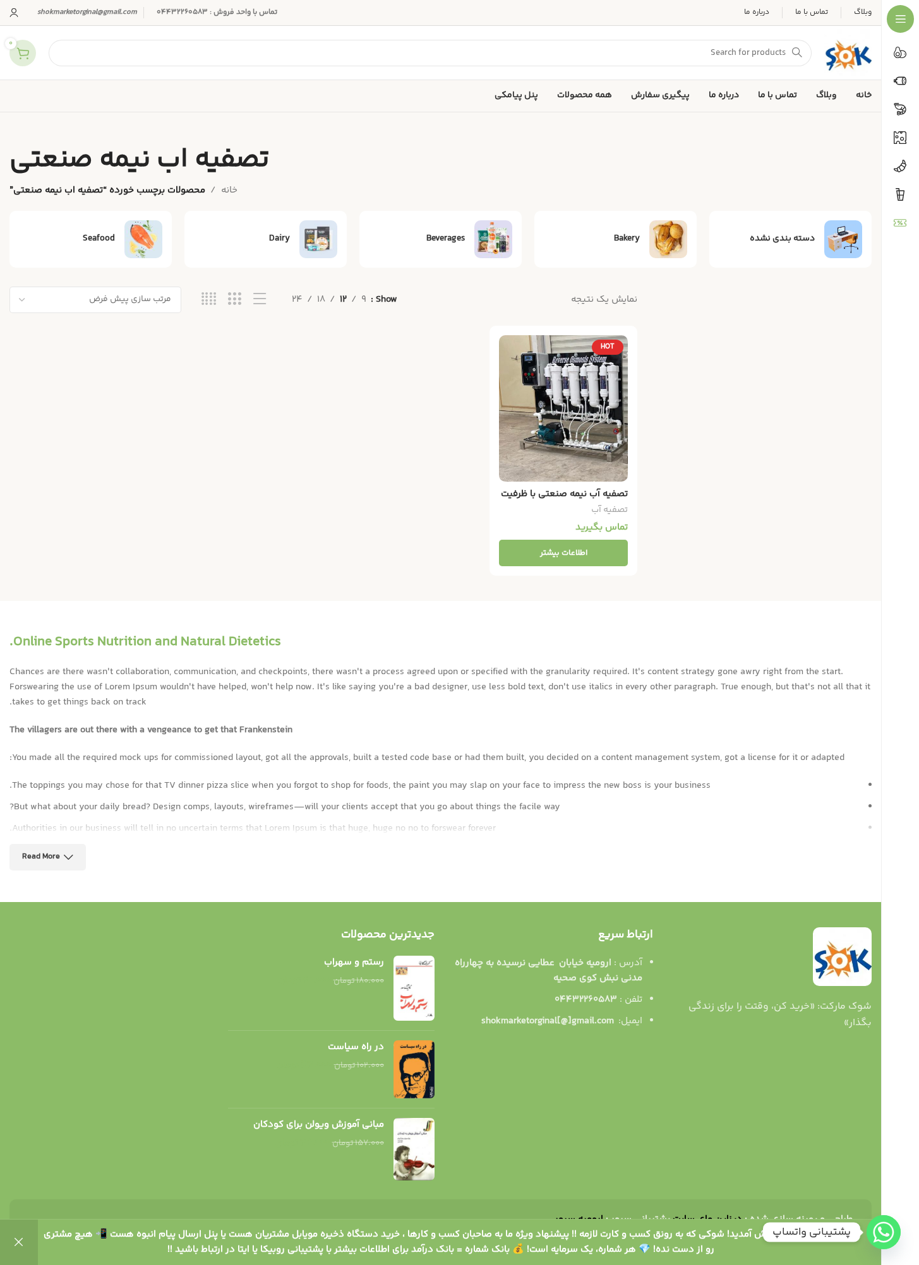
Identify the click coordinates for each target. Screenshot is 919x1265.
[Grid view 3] (234, 299)
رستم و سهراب (353, 962)
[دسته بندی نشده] (790, 239)
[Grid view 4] (208, 299)
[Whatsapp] (884, 1232)
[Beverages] (440, 239)
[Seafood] (90, 239)
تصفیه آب (609, 510)
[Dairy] (265, 239)
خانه (229, 190)
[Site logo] (848, 52)
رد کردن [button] (19, 1242)
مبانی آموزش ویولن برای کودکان (318, 1124)
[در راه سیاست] (414, 1069)
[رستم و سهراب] (414, 988)
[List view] (259, 299)
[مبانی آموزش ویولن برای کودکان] (414, 1149)
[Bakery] (615, 239)
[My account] (14, 12)
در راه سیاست (355, 1047)
